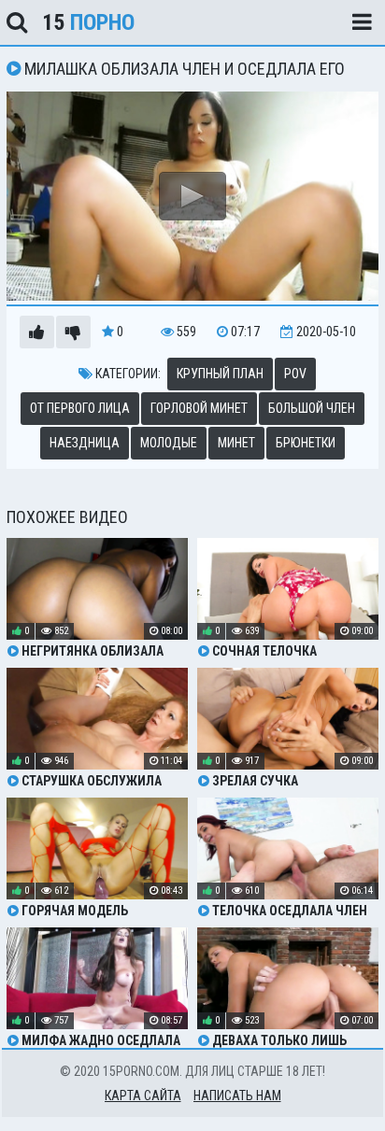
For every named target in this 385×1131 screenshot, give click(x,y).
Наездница (85, 442)
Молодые (168, 442)
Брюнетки (305, 442)
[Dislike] (73, 332)
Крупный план (220, 373)
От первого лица (80, 408)
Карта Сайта (143, 1095)
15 (88, 22)
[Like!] (37, 332)
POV (295, 373)
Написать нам (237, 1095)
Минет (236, 442)
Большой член (311, 408)
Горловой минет (199, 408)
